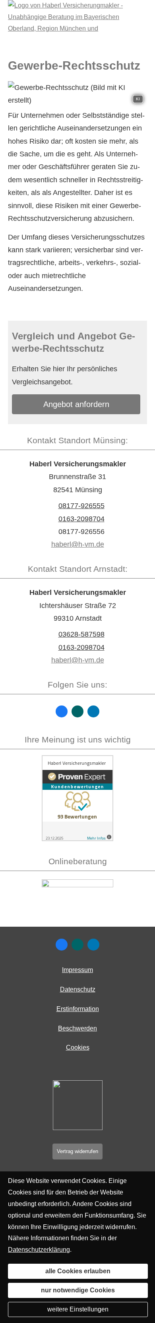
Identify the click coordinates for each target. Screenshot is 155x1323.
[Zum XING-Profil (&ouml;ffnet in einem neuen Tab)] (77, 711)
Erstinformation (77, 1008)
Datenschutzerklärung (39, 1249)
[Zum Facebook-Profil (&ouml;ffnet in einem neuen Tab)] (62, 711)
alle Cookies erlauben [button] (77, 1271)
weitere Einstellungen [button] (77, 1309)
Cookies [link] (77, 1047)
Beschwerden (77, 1028)
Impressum (77, 969)
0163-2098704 (81, 519)
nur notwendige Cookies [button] (78, 1290)
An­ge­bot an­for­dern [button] (76, 404)
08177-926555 (81, 506)
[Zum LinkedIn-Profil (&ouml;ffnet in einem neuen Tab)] (93, 711)
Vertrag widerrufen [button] (77, 1151)
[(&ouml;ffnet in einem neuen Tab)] (77, 839)
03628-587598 (81, 634)
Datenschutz (77, 989)
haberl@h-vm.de (77, 544)
